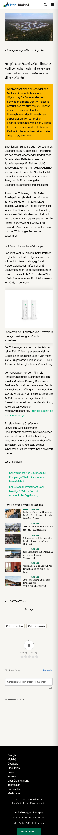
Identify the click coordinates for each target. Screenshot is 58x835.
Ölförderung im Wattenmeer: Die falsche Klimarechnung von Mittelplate (37, 541)
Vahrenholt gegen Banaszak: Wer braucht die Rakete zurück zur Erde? (37, 569)
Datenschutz (15, 789)
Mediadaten (14, 793)
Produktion (14, 768)
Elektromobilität (36, 626)
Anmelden (48, 670)
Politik (11, 772)
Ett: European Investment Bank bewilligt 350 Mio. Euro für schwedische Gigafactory (26, 491)
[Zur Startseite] (16, 4)
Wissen (12, 776)
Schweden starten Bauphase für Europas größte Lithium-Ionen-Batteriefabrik (27, 477)
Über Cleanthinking (18, 780)
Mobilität (12, 759)
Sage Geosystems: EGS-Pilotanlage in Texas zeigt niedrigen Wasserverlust (38, 555)
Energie (12, 755)
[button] (45, 4)
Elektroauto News (14, 626)
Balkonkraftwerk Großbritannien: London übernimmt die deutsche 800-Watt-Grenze (38, 515)
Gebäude (13, 763)
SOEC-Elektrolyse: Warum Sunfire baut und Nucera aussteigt (38, 528)
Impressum (14, 784)
